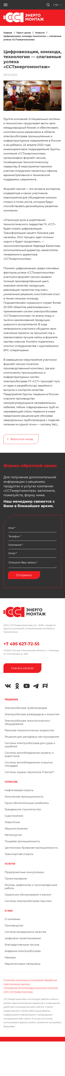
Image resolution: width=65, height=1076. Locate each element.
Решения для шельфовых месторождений (32, 736)
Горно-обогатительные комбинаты (27, 803)
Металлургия (13, 835)
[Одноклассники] (17, 686)
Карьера (10, 957)
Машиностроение (16, 828)
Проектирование (16, 878)
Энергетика (12, 822)
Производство (14, 925)
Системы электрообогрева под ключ (28, 901)
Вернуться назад (22, 439)
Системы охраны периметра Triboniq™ (29, 772)
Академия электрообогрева (23, 951)
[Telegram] (36, 686)
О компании (12, 919)
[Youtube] (26, 686)
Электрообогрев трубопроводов (26, 708)
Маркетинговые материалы (22, 963)
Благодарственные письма (22, 944)
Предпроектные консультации (24, 872)
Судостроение (14, 815)
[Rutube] (45, 685)
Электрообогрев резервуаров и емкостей (32, 714)
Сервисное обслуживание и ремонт (28, 894)
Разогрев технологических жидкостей (29, 730)
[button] (5, 5)
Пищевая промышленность (22, 841)
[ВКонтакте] (7, 686)
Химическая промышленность (24, 796)
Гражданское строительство (23, 809)
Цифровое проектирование (23, 938)
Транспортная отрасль (19, 854)
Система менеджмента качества (25, 931)
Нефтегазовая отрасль (19, 790)
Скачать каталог (22, 668)
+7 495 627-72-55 (21, 643)
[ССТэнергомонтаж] (23, 21)
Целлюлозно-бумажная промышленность (31, 847)
